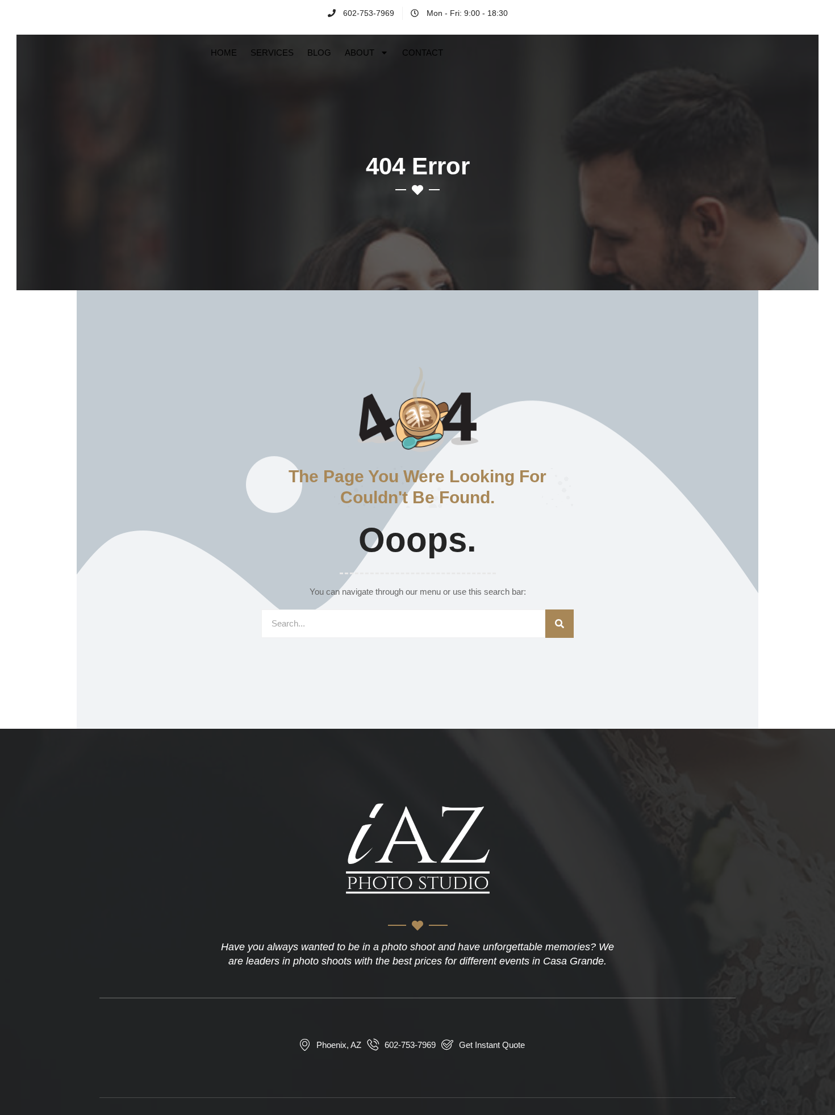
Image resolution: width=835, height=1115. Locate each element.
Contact (422, 52)
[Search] (559, 623)
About (359, 52)
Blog (319, 52)
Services (272, 52)
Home (224, 52)
